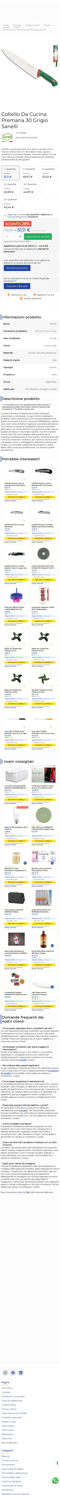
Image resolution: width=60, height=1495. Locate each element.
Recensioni (8, 1434)
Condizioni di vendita (13, 1396)
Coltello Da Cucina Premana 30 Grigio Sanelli (24, 30)
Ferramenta (8, 1464)
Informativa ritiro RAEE (14, 1413)
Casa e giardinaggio (12, 1468)
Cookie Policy (9, 1404)
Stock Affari (8, 1425)
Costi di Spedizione (12, 1400)
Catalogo (17, 25)
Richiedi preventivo (17, 268)
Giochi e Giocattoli (11, 1481)
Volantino (7, 1438)
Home (6, 25)
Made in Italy (9, 1421)
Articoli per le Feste (12, 1485)
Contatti (23, 1060)
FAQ (27, 1192)
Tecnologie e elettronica (15, 1473)
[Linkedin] (20, 1373)
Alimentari (7, 1489)
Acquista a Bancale (17, 286)
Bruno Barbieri (10, 1442)
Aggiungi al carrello (38, 236)
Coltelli (16, 27)
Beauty (5, 1456)
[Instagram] (5, 1373)
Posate (6, 27)
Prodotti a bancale (12, 1417)
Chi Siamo (7, 1388)
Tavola (47, 25)
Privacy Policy (9, 1409)
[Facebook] (13, 1373)
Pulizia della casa (11, 1477)
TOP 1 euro (7, 1430)
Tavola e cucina (32, 25)
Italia (41, 246)
